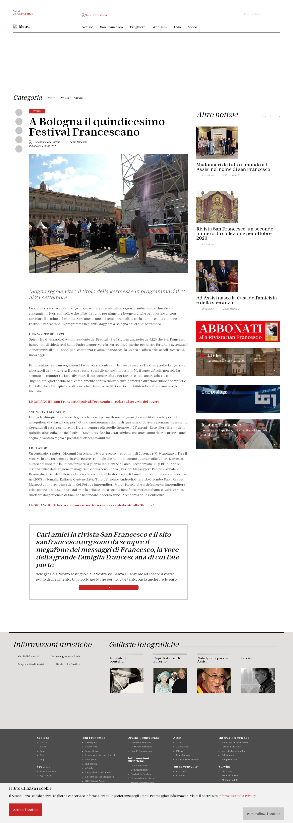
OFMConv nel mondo (141, 746)
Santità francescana (141, 751)
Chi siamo (227, 771)
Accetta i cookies (25, 809)
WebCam (159, 27)
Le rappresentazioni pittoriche (101, 755)
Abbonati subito (230, 780)
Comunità (181, 771)
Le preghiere (91, 751)
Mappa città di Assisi (31, 664)
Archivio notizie (230, 775)
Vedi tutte (271, 116)
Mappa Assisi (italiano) (142, 783)
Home (50, 98)
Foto (177, 27)
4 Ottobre (90, 768)
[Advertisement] (146, 62)
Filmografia (91, 759)
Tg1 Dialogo (45, 775)
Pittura (179, 751)
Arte (178, 742)
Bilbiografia (91, 764)
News (64, 98)
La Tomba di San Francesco (99, 777)
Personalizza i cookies (263, 813)
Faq (42, 759)
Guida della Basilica (68, 664)
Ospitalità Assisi (28, 656)
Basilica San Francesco (188, 759)
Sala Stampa (228, 755)
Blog (42, 755)
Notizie (87, 27)
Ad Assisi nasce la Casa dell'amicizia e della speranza (236, 300)
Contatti (180, 775)
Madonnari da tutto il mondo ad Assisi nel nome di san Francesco (233, 167)
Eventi (78, 98)
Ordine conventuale (141, 742)
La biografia (91, 742)
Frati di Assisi (183, 755)
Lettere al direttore (231, 746)
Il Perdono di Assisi (95, 781)
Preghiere (138, 27)
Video (192, 27)
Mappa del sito (229, 759)
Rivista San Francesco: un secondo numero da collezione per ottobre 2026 (234, 233)
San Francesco (111, 27)
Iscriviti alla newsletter (233, 751)
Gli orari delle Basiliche (142, 778)
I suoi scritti (91, 746)
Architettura (182, 746)
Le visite (248, 658)
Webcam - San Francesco (235, 742)
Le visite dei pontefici (119, 659)
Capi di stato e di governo (166, 659)
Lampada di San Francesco (99, 772)
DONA (109, 587)
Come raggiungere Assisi (66, 656)
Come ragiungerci (140, 770)
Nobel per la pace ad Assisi (213, 659)
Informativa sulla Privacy (237, 795)
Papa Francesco (48, 771)
